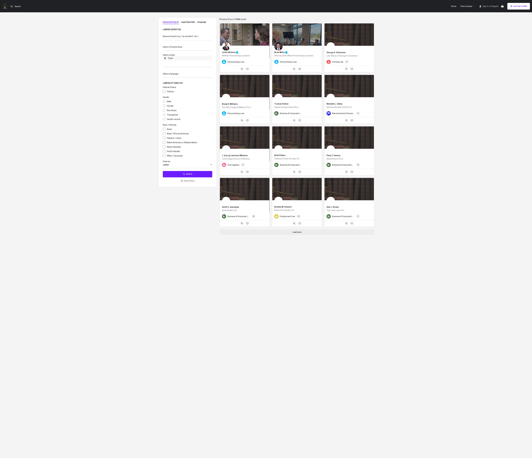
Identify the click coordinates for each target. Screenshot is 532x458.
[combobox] (187, 48)
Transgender (172, 115)
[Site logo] (5, 6)
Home (453, 6)
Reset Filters (189, 181)
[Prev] (224, 41)
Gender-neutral (173, 119)
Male (169, 101)
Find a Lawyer (466, 6)
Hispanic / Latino (174, 138)
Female (170, 106)
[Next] (265, 41)
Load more (297, 232)
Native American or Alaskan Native (182, 142)
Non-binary (172, 110)
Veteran (170, 91)
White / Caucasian (175, 156)
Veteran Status (169, 87)
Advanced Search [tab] (171, 22)
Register (495, 6)
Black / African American (178, 133)
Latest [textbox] (166, 165)
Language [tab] (201, 22)
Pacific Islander (173, 151)
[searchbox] (187, 47)
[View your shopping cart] (502, 6)
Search (189, 174)
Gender (166, 97)
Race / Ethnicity (169, 125)
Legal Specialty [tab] (188, 22)
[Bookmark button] (247, 69)
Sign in (485, 6)
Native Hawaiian (174, 147)
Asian (169, 129)
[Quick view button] (242, 69)
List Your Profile (520, 6)
